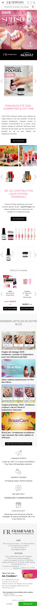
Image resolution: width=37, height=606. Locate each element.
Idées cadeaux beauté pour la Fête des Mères (18, 381)
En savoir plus (18, 141)
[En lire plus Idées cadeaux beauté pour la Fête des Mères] (18, 368)
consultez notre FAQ (25, 498)
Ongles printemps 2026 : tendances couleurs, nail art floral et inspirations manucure (18, 407)
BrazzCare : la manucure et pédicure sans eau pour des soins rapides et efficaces (18, 435)
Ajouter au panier (10, 308)
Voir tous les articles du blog (18, 444)
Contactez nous (9, 498)
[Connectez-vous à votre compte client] (28, 2)
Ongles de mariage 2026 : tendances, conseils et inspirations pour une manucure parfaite (17, 354)
